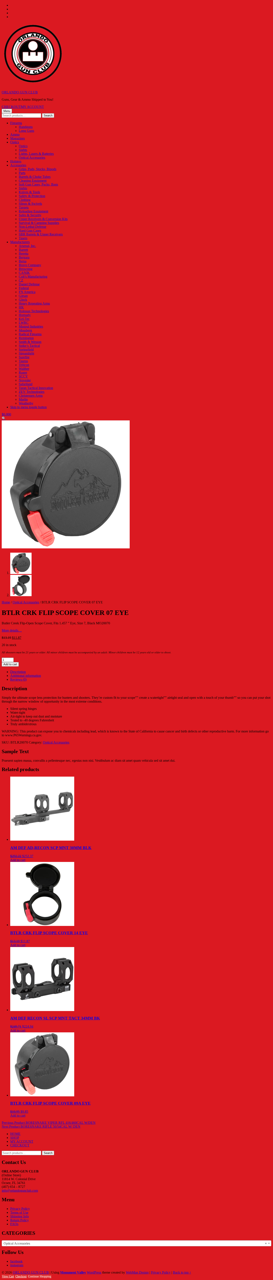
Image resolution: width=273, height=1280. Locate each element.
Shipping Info (19, 1216)
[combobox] (136, 1243)
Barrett (23, 249)
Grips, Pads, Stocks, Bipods (37, 169)
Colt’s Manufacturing (33, 276)
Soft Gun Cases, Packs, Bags (38, 184)
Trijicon (24, 365)
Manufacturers (20, 242)
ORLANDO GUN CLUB (20, 92)
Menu (6, 111)
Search (48, 115)
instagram (16, 1265)
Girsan (23, 296)
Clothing (24, 200)
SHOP (14, 1137)
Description (18, 672)
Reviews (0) (18, 679)
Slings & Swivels (30, 203)
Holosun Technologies (34, 311)
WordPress (94, 1272)
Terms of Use (19, 1212)
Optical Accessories (32, 157)
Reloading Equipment (33, 211)
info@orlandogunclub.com (20, 1190)
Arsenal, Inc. (27, 246)
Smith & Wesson (30, 342)
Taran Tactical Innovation (36, 388)
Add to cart (10, 664)
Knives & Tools (29, 192)
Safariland (25, 384)
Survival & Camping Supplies (39, 223)
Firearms (16, 123)
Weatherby (26, 403)
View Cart (8, 1276)
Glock (23, 299)
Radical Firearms (30, 334)
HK (21, 307)
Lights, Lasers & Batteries (36, 153)
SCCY (23, 376)
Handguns (26, 127)
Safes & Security (30, 215)
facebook (16, 1261)
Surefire (24, 357)
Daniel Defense (29, 284)
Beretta (23, 253)
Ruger (23, 372)
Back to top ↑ (182, 1272)
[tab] (140, 672)
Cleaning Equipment (32, 180)
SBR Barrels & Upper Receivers (41, 234)
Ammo (15, 134)
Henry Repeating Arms (34, 303)
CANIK (24, 273)
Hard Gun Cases (30, 230)
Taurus (23, 361)
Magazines (17, 138)
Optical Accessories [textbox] (135, 1243)
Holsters (15, 161)
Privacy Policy (20, 1208)
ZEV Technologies (31, 392)
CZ (21, 280)
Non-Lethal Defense (32, 226)
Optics (14, 142)
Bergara (24, 257)
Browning (25, 269)
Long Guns (26, 130)
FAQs (14, 1224)
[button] (4, 418)
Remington (26, 338)
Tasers (23, 238)
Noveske (25, 380)
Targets (24, 207)
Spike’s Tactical (29, 345)
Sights (23, 150)
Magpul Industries (31, 326)
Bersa (22, 261)
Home (6, 602)
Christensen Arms (31, 395)
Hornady (25, 315)
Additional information (25, 675)
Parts (22, 173)
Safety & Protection (32, 196)
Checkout (21, 1276)
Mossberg (25, 330)
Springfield (26, 349)
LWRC (24, 322)
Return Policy (19, 1220)
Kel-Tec (24, 319)
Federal (24, 288)
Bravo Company (30, 265)
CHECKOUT (11, 107)
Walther (24, 368)
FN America (27, 292)
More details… (12, 630)
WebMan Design (137, 1272)
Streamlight (26, 353)
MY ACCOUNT (32, 107)
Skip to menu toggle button (28, 407)
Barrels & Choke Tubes (35, 177)
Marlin (23, 399)
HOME (15, 1134)
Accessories (18, 165)
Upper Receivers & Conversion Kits (43, 219)
